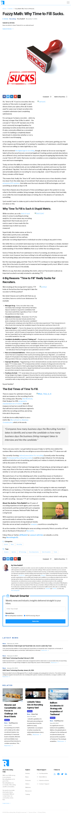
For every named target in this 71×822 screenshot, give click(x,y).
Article (6, 19)
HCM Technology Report (33, 615)
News (12, 544)
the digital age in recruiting (24, 151)
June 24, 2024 (31, 716)
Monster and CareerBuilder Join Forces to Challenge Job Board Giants (12, 711)
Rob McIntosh (27, 399)
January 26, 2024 (12, 668)
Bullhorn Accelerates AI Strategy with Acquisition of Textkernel (56, 709)
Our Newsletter (43, 773)
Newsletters (10, 613)
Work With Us (43, 777)
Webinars (28, 787)
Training (27, 794)
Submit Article (7, 29)
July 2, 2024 (8, 725)
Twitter (54, 588)
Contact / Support (44, 784)
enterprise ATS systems (11, 183)
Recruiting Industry (34, 552)
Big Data (14, 552)
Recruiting (12, 19)
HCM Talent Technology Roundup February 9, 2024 (18, 658)
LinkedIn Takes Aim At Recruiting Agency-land (35, 705)
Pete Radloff (21, 19)
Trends (55, 552)
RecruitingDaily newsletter (15, 615)
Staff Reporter (13, 723)
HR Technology (22, 552)
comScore (22, 575)
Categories (8, 541)
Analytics (6, 552)
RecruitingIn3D (12, 537)
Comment (46, 97)
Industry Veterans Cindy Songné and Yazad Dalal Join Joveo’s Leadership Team (27, 646)
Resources (28, 791)
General (6, 544)
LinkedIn (47, 588)
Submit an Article (9, 23)
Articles (10, 8)
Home (4, 8)
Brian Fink (35, 714)
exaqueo (34, 524)
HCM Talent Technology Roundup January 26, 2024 (18, 670)
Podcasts (28, 780)
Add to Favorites (59, 97)
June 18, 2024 (54, 723)
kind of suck (25, 213)
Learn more (6, 803)
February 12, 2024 (12, 643)
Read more (44, 650)
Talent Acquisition (46, 552)
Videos (27, 784)
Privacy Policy (42, 812)
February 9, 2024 (12, 656)
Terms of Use (32, 812)
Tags (6, 549)
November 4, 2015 (31, 19)
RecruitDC (30, 531)
